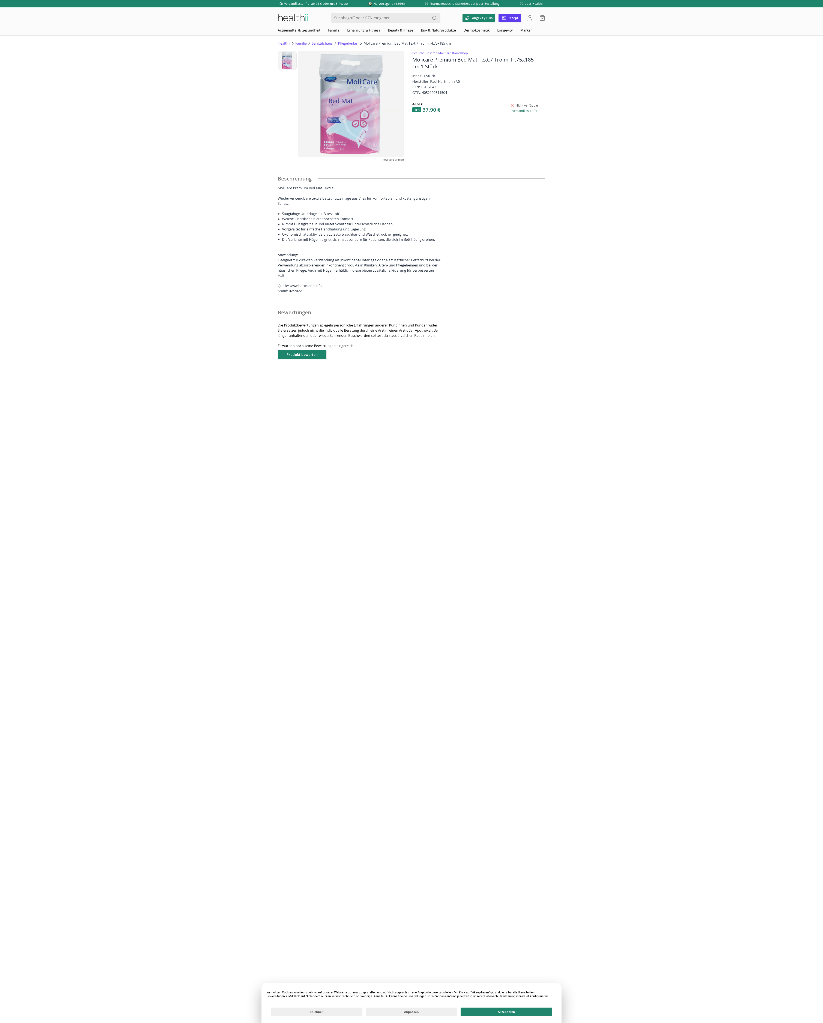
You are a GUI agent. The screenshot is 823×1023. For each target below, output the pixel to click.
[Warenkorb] (541, 18)
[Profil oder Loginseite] (530, 18)
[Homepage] (292, 18)
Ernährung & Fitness (363, 30)
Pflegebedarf (348, 43)
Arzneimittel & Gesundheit (299, 30)
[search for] (434, 18)
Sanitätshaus (322, 43)
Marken (526, 30)
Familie (333, 30)
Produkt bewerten (302, 354)
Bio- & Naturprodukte (438, 30)
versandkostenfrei (525, 111)
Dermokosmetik (477, 30)
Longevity (505, 30)
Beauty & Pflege (400, 30)
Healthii (284, 43)
